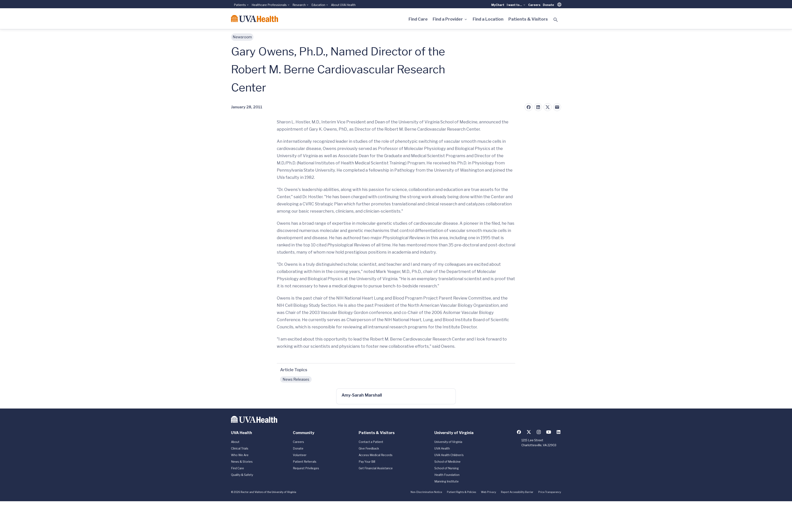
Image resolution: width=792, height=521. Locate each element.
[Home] (254, 18)
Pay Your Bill (367, 461)
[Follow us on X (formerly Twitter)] (528, 432)
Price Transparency (549, 492)
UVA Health (442, 448)
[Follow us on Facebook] (518, 432)
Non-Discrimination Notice (426, 492)
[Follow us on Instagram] (538, 432)
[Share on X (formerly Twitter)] (548, 107)
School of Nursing (446, 468)
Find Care (418, 19)
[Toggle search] (556, 20)
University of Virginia (448, 442)
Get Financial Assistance (376, 468)
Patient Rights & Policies (461, 492)
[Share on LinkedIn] (538, 107)
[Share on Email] (557, 107)
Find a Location (488, 19)
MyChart (497, 5)
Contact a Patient (371, 442)
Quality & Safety (242, 475)
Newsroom (242, 37)
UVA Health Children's (449, 455)
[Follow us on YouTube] (548, 432)
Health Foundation (447, 475)
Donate (548, 5)
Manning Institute (446, 481)
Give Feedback (369, 448)
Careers (534, 5)
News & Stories (242, 461)
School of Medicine (447, 461)
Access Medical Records (375, 455)
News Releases (296, 379)
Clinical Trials (239, 448)
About (235, 442)
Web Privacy (488, 492)
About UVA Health (343, 5)
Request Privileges (306, 468)
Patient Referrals (304, 461)
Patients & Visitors (528, 19)
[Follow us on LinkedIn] (558, 432)
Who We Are (240, 455)
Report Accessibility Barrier (517, 492)
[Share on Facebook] (529, 107)
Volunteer (299, 455)
